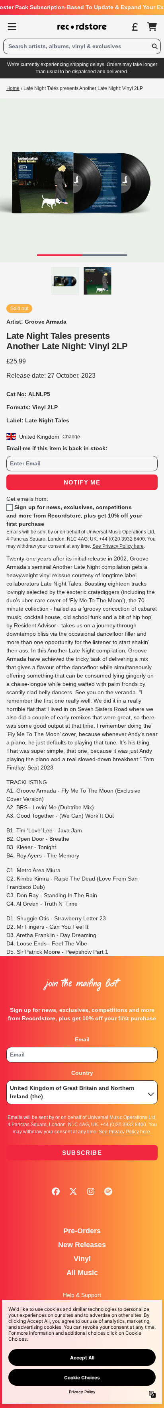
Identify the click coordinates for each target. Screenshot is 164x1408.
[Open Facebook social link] (55, 1191)
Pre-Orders (82, 1231)
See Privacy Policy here (118, 546)
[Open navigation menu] (12, 26)
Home (13, 88)
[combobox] (82, 46)
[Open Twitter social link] (73, 1191)
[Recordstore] (82, 27)
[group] (65, 281)
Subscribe (82, 1152)
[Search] (154, 46)
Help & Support (82, 1295)
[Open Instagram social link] (91, 1191)
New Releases (82, 1245)
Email (82, 1039)
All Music (82, 1273)
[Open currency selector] (134, 26)
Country (82, 1073)
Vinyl (82, 1259)
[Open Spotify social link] (108, 1191)
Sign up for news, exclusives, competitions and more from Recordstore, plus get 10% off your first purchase (74, 515)
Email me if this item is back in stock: (56, 448)
